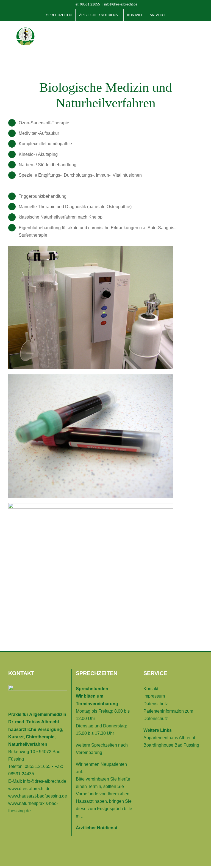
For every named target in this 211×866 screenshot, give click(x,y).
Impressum (154, 696)
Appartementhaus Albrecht (169, 737)
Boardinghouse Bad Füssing (171, 745)
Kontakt (150, 688)
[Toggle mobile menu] (200, 32)
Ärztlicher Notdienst (96, 827)
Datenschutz (155, 703)
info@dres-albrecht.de (120, 4)
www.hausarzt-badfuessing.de (37, 796)
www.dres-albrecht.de (29, 788)
